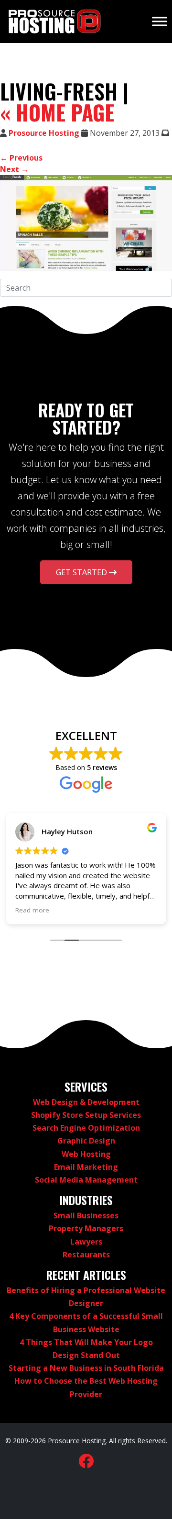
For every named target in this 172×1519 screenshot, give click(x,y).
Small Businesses (86, 1215)
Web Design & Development (86, 1102)
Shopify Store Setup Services (86, 1115)
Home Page (57, 112)
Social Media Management (86, 1180)
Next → (14, 169)
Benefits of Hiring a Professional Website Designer (86, 1296)
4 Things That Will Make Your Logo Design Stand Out (86, 1348)
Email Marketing (86, 1167)
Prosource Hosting (44, 133)
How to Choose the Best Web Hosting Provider (86, 1387)
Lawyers (86, 1241)
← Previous (21, 157)
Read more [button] (32, 910)
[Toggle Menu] (159, 21)
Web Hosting (86, 1154)
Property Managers (86, 1228)
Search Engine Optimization (86, 1128)
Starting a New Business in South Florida (86, 1368)
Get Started (82, 572)
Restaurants (86, 1254)
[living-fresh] (86, 223)
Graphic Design (86, 1140)
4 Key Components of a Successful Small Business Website (86, 1322)
